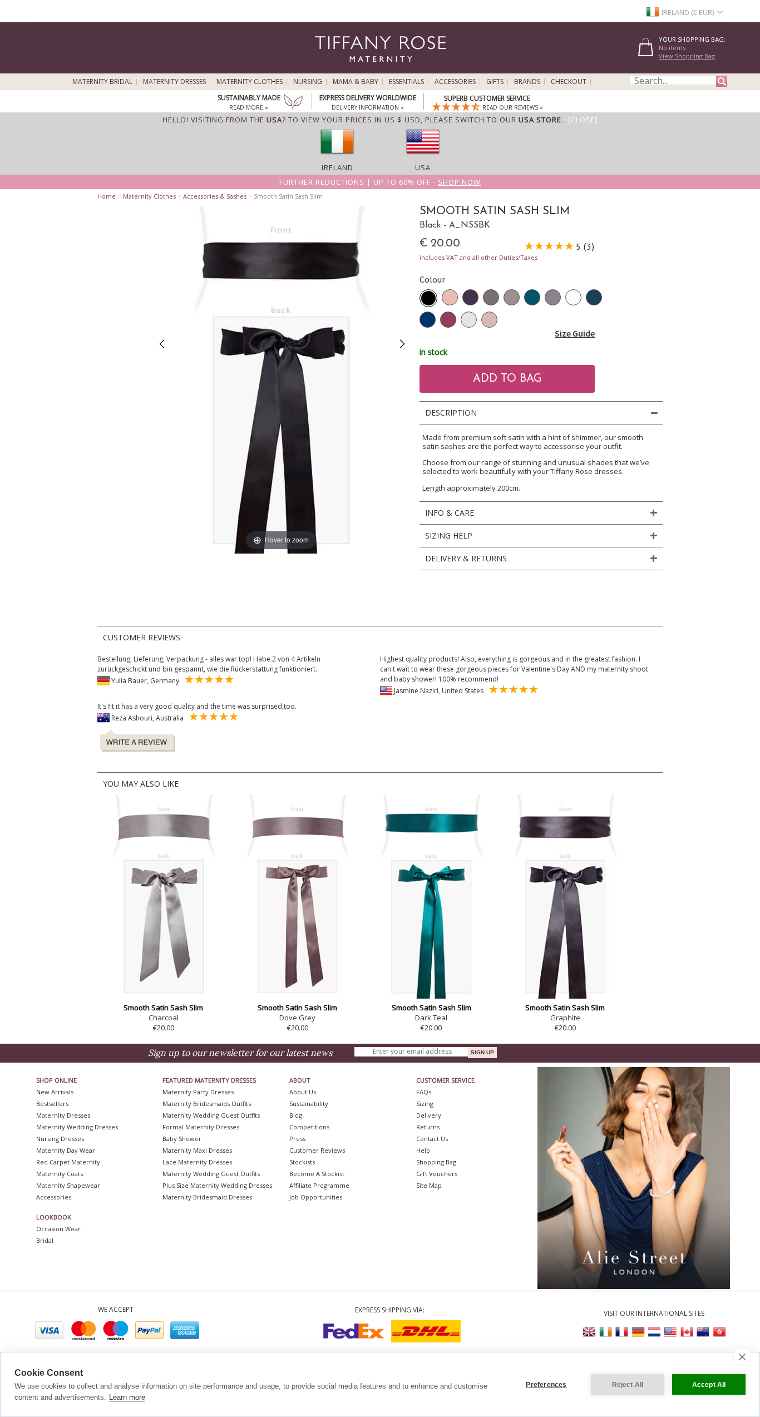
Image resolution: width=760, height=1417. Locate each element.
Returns (428, 1127)
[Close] (583, 120)
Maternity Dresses (174, 81)
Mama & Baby (355, 81)
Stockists (302, 1162)
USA (423, 167)
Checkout (568, 81)
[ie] (337, 157)
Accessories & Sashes (214, 196)
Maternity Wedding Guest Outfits (211, 1115)
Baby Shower (181, 1138)
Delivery (428, 1115)
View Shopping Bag (687, 56)
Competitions (309, 1127)
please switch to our (493, 120)
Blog (295, 1115)
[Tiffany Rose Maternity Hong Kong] (719, 1332)
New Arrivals (54, 1092)
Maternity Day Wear (65, 1150)
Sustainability (308, 1103)
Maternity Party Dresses (198, 1092)
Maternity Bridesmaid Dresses (207, 1197)
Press (297, 1138)
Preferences (546, 1385)
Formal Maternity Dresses (200, 1127)
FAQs (423, 1092)
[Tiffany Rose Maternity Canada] (686, 1332)
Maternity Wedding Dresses (77, 1127)
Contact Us (432, 1138)
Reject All (628, 1385)
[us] (423, 157)
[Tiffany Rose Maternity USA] (670, 1332)
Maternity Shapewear (68, 1185)
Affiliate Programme (319, 1185)
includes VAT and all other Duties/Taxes (478, 257)
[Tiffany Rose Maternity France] (622, 1332)
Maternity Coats (59, 1173)
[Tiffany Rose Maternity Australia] (702, 1332)
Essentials (406, 81)
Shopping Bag (436, 1162)
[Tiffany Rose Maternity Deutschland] (638, 1332)
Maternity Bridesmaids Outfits (206, 1103)
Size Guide (575, 333)
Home (106, 196)
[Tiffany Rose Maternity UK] (590, 1332)
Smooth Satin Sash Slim (163, 1008)
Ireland (337, 167)
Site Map (429, 1185)
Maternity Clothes (249, 81)
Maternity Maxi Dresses (197, 1150)
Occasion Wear (58, 1229)
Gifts (495, 81)
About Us (302, 1092)
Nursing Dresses (60, 1138)
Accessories (455, 81)
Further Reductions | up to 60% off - (380, 182)
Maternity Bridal (102, 81)
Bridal (44, 1240)
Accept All (709, 1385)
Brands (527, 81)
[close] (742, 1356)
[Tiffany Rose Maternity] (329, 69)
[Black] (428, 298)
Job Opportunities (315, 1197)
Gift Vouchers (436, 1173)
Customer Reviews (317, 1150)
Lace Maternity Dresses (197, 1162)
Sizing (424, 1103)
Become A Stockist (316, 1173)
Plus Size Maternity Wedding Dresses (217, 1185)
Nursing (307, 81)
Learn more (127, 1397)
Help (423, 1150)
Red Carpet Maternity (68, 1162)
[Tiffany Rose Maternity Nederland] (654, 1332)
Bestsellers (52, 1103)
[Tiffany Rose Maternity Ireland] (606, 1332)
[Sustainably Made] (293, 103)
